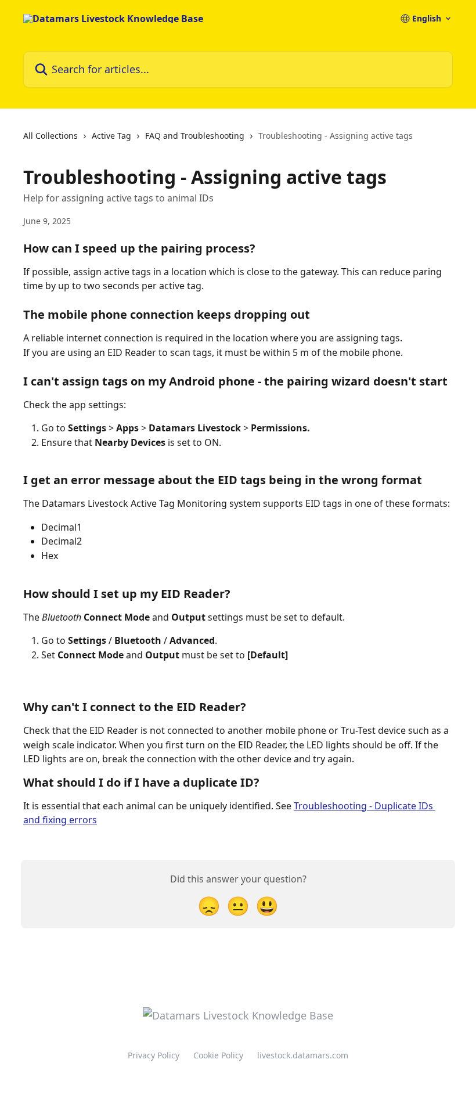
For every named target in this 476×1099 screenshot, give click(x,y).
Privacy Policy (153, 1055)
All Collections (50, 135)
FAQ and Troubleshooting (194, 135)
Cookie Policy (218, 1055)
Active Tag (111, 135)
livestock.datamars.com (302, 1055)
